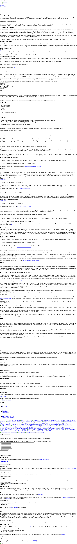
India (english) (19, 423)
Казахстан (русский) (72, 423)
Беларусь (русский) (53, 420)
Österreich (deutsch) (69, 425)
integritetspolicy (40, 494)
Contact (4, 90)
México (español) (8, 425)
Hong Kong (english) (67, 422)
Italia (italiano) (60, 423)
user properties (16, 507)
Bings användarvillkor (55, 474)
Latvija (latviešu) (18, 424)
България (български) (38, 421)
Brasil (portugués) (25, 421)
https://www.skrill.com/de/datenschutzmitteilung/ (24, 206)
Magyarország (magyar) (46, 424)
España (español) (19, 422)
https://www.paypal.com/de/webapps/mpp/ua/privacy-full (33, 166)
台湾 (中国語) (62, 429)
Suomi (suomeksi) (49, 427)
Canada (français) (60, 421)
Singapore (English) (10, 427)
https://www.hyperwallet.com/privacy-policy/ (23, 188)
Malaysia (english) (58, 424)
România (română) (37, 426)
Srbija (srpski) (58, 426)
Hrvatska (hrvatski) (9, 423)
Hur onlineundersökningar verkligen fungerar (8, 416)
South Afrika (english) (37, 427)
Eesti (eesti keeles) (9, 422)
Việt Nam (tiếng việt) (24, 429)
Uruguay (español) (36, 428)
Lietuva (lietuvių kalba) (31, 424)
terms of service (45, 312)
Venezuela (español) (67, 428)
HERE (12, 224)
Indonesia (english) (30, 423)
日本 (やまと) (34, 429)
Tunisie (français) (70, 427)
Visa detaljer (9, 455)
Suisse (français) (68, 426)
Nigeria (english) (47, 425)
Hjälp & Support (4, 406)
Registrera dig (2, 5)
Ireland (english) (41, 423)
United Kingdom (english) (24, 428)
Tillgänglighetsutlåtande (5, 412)
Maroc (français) (69, 424)
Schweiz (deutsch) (49, 426)
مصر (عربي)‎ (30, 430)
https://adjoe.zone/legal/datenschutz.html (6, 298)
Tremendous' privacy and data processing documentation (31, 260)
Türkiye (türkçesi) (9, 428)
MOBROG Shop (4, 405)
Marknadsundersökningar (5, 415)
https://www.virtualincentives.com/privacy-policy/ (24, 247)
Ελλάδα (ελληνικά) (31, 422)
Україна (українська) (10, 429)
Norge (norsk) (57, 425)
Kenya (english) (8, 424)
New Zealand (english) (36, 425)
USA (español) (56, 428)
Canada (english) (50, 421)
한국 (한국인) (53, 429)
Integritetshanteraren (5, 411)
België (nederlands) (66, 420)
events (11, 507)
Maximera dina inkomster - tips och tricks (8, 417)
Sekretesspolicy (4, 410)
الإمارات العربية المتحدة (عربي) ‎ (17, 430)
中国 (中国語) (44, 429)
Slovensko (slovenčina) (23, 427)
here (73, 33)
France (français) (42, 422)
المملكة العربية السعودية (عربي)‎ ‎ (47, 430)
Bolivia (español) (13, 421)
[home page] (3, 0)
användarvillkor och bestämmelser (33, 490)
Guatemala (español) (54, 422)
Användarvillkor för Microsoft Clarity (71, 468)
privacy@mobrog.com (3, 50)
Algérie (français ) (17, 420)
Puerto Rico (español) (25, 426)
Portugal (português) (12, 426)
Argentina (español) (29, 420)
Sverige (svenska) (60, 427)
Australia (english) (41, 420)
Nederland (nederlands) (22, 425)
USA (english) (46, 428)
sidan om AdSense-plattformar (65, 497)
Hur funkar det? (4, 404)
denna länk (5, 490)
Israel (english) (51, 423)
